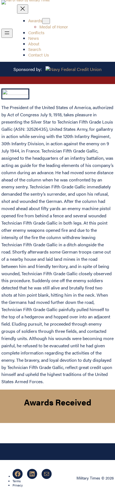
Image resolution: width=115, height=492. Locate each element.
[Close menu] (22, 9)
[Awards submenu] (46, 21)
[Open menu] (7, 33)
